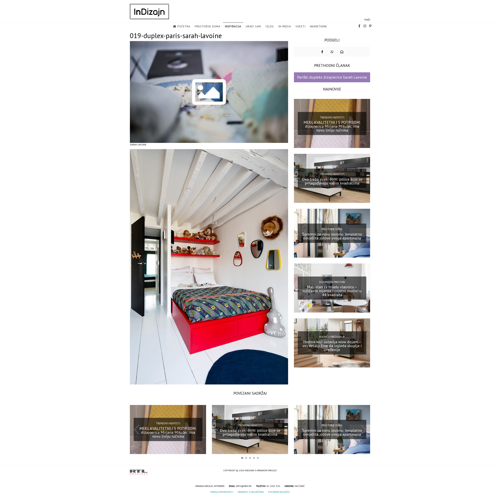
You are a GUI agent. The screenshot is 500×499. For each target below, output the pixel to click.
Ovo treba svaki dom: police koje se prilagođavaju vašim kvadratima (332, 181)
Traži (367, 19)
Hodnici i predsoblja (332, 337)
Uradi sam (253, 26)
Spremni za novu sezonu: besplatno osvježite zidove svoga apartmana (332, 235)
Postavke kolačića (279, 491)
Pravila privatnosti (221, 491)
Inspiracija (233, 26)
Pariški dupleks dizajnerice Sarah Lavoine (332, 77)
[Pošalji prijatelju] (342, 52)
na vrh (366, 470)
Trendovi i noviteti (332, 117)
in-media (284, 26)
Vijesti (300, 26)
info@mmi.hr (243, 486)
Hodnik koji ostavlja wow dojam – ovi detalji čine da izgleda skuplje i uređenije (332, 345)
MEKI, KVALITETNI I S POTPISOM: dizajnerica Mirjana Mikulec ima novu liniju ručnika (332, 126)
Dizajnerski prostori (332, 282)
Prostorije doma (207, 26)
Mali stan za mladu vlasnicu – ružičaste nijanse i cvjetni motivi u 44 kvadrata (332, 290)
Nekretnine (318, 26)
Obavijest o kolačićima (251, 491)
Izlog (269, 26)
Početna (183, 26)
